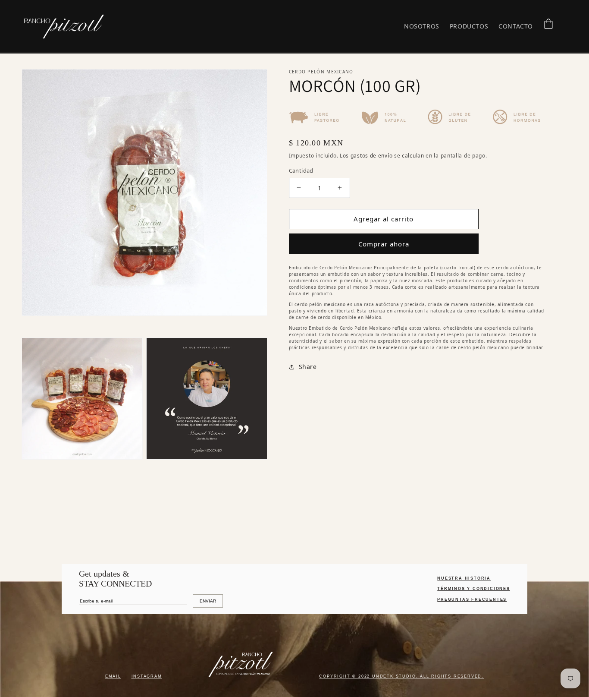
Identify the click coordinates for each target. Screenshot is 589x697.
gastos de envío (372, 155)
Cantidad (301, 170)
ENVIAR (208, 601)
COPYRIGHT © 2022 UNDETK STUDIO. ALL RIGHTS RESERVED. (401, 676)
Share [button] (308, 367)
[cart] (548, 23)
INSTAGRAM (147, 676)
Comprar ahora (383, 244)
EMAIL (113, 676)
